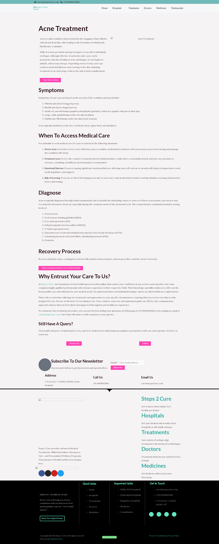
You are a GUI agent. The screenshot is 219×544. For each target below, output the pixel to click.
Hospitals (116, 8)
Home (105, 8)
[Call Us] (90, 379)
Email (114, 362)
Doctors (147, 8)
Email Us (147, 377)
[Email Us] (138, 379)
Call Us (98, 377)
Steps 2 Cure (47, 284)
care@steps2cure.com (49, 314)
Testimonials (177, 8)
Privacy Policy (173, 536)
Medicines (161, 8)
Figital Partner (56, 539)
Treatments (134, 8)
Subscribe (117, 368)
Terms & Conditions (157, 536)
